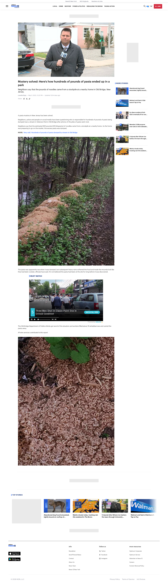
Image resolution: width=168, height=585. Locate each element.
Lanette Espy (22, 95)
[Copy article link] (29, 99)
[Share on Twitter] (27, 99)
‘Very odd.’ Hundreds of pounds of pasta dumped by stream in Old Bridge (50, 132)
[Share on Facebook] (24, 99)
